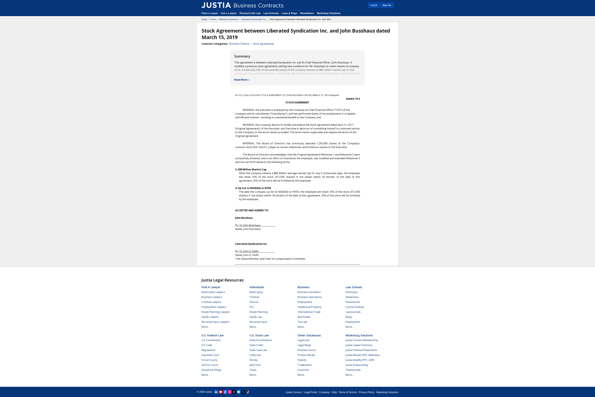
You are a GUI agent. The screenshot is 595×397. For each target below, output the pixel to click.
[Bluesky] (238, 392)
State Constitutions (260, 340)
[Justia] (216, 5)
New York (255, 365)
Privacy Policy (367, 392)
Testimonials (353, 370)
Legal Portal (310, 392)
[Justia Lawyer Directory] (247, 392)
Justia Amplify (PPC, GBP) (360, 360)
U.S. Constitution (211, 340)
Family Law (255, 317)
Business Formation (309, 292)
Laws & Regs (289, 13)
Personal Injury (258, 322)
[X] (243, 392)
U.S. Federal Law (212, 335)
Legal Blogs (304, 345)
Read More (241, 79)
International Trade (309, 312)
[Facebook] (225, 392)
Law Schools (271, 13)
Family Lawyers (210, 317)
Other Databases (309, 335)
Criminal (254, 297)
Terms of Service (348, 392)
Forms (213, 19)
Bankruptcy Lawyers (213, 292)
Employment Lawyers (213, 307)
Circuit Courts (209, 360)
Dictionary (351, 292)
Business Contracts (228, 19)
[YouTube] (221, 392)
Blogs (349, 317)
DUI (251, 307)
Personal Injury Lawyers (215, 322)
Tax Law (302, 322)
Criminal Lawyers (211, 302)
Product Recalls (306, 355)
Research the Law (250, 13)
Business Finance (239, 43)
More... (205, 326)
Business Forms (307, 350)
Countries (303, 370)
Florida (253, 360)
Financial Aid (353, 302)
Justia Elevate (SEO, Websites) (363, 355)
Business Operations (310, 297)
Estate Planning (258, 312)
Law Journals (353, 312)
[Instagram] (229, 392)
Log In (373, 5)
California (255, 355)
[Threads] (234, 392)
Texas (252, 370)
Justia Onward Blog (357, 365)
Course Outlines (355, 307)
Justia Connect (294, 392)
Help (334, 392)
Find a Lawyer (209, 13)
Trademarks (305, 365)
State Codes (256, 345)
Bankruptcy (256, 292)
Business (303, 287)
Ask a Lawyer (229, 13)
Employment (305, 302)
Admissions (352, 297)
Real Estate (304, 317)
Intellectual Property (309, 307)
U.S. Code (206, 345)
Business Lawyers (211, 297)
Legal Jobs (304, 340)
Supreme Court (210, 355)
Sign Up (387, 5)
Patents (302, 360)
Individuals (256, 287)
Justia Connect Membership (362, 340)
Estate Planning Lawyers (215, 312)
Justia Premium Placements (361, 350)
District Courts (209, 365)
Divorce (253, 302)
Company (324, 392)
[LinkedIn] (216, 392)
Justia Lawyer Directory (359, 345)
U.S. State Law (259, 335)
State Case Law (258, 350)
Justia (204, 19)
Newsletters (307, 13)
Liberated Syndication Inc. (254, 19)
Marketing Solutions (328, 13)
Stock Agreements (263, 43)
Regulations (208, 350)
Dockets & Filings (211, 370)
